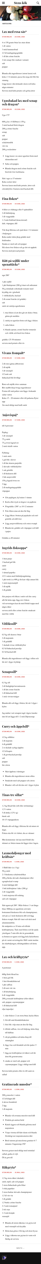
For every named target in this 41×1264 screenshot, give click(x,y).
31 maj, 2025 (20, 1172)
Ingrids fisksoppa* (14, 548)
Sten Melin (7, 37)
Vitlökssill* (9, 624)
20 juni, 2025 (20, 37)
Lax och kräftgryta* (15, 957)
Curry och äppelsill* (15, 726)
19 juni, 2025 (20, 204)
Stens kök (20, 3)
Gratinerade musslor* (17, 1084)
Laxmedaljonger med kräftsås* (16, 855)
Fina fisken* (10, 199)
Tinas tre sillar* (12, 795)
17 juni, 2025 (20, 358)
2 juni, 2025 (19, 1089)
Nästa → (21, 1248)
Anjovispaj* (10, 415)
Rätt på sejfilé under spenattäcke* (15, 262)
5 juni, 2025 (19, 861)
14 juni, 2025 (20, 553)
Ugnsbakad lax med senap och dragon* (19, 102)
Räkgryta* (9, 1167)
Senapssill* (9, 672)
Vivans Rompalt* (13, 353)
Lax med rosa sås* (14, 32)
